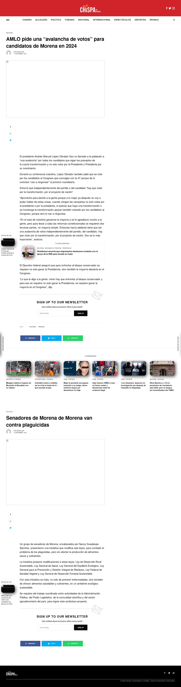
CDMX (65, 379)
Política (9, 411)
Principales (66, 248)
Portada (17, 379)
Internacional (40, 379)
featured (32, 326)
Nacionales (49, 248)
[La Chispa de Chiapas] (90, 8)
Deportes (10, 379)
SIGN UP (81, 313)
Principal (58, 248)
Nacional (9, 32)
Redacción (20, 52)
